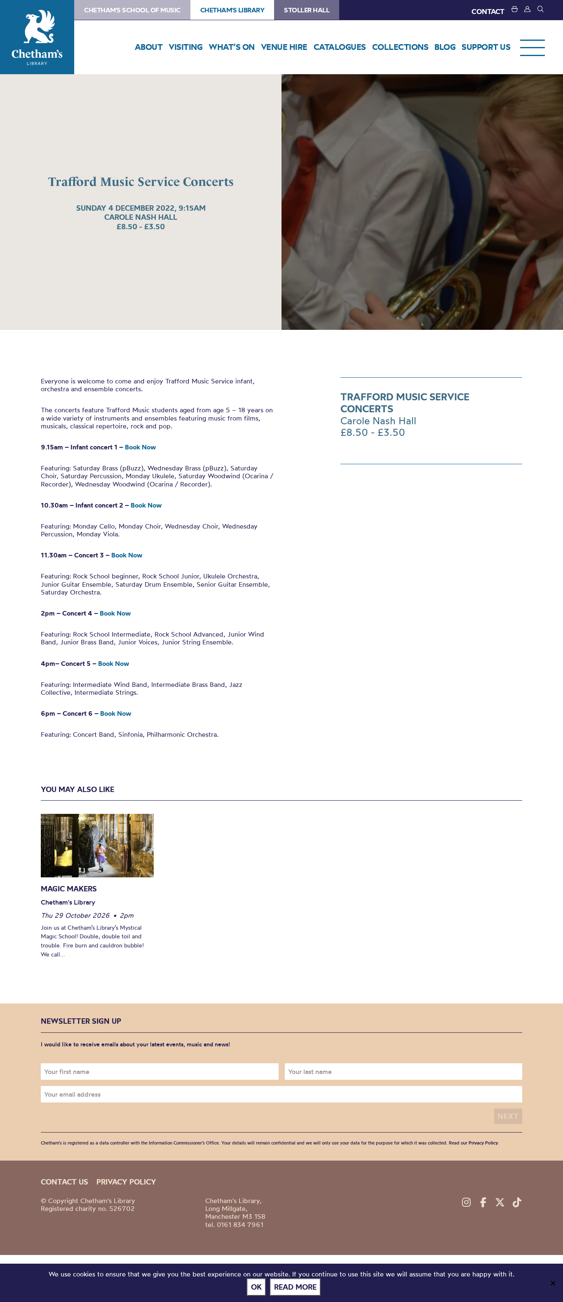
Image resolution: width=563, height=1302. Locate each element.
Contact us (64, 1182)
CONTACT (488, 11)
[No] (553, 1283)
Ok (256, 1287)
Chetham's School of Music (132, 10)
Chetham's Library (37, 37)
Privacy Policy (483, 1143)
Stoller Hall (306, 10)
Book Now (140, 447)
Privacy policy (126, 1182)
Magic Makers (69, 888)
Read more (295, 1287)
